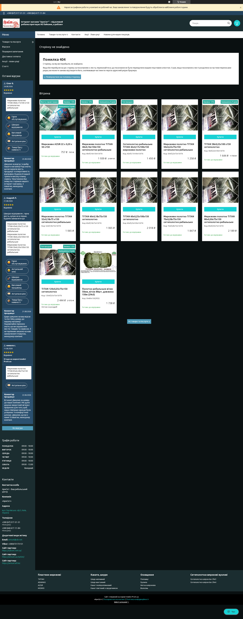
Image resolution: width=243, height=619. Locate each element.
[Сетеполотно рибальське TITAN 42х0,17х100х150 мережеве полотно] (139, 117)
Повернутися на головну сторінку (63, 77)
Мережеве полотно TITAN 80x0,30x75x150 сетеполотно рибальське (219, 219)
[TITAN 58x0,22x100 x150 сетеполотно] (220, 117)
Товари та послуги (57, 34)
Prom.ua (135, 597)
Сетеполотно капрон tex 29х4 (203, 582)
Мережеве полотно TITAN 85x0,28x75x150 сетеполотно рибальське (17, 372)
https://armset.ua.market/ (13, 557)
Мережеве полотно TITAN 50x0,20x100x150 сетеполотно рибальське (18, 248)
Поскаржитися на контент (114, 599)
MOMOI (41, 588)
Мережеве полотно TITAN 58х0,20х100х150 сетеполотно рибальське (18, 238)
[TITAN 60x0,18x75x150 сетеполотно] (98, 190)
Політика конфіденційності (137, 599)
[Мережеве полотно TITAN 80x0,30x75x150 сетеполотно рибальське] (220, 190)
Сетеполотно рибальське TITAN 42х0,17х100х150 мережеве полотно (137, 147)
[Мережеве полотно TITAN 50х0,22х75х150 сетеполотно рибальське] (179, 117)
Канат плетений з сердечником (104, 588)
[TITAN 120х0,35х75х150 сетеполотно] (57, 262)
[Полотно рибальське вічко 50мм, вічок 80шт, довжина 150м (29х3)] (98, 262)
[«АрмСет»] (11, 23)
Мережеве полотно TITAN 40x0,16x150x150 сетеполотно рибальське (97, 147)
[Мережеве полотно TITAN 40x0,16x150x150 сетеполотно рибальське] (98, 117)
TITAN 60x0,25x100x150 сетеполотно (136, 218)
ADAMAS (42, 582)
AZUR (40, 585)
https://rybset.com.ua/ (12, 550)
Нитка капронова (148, 585)
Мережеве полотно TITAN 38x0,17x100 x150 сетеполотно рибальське (18, 104)
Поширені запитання (12, 51)
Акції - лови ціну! (10, 61)
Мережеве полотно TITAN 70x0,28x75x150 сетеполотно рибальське (179, 219)
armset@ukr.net (15, 540)
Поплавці (144, 579)
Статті (5, 66)
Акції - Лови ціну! (92, 34)
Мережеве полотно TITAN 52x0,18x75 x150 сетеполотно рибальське (56, 219)
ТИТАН (41, 579)
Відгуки (6, 47)
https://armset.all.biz (11, 563)
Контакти (76, 34)
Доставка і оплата (11, 56)
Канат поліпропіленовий (101, 585)
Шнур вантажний (98, 582)
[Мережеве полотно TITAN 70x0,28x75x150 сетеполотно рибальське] (179, 190)
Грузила (143, 582)
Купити (57, 137)
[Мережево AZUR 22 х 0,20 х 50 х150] (57, 117)
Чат (233, 612)
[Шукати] (228, 23)
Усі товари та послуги (138, 321)
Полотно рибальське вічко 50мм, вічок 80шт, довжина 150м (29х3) (97, 292)
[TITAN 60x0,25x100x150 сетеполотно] (139, 190)
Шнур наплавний (98, 579)
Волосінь (144, 588)
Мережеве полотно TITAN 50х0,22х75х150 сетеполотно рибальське (179, 147)
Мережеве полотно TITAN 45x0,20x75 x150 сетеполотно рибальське (17, 227)
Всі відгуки (18, 428)
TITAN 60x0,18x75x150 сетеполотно (94, 218)
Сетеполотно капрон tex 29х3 (203, 579)
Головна (41, 34)
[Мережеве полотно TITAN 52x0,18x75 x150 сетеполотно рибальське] (57, 190)
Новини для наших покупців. (117, 34)
